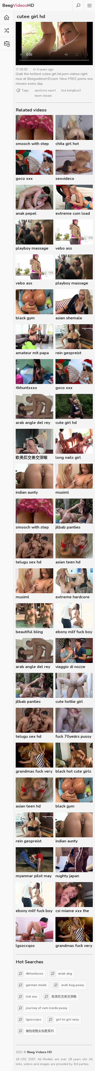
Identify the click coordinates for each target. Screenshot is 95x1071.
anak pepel (26, 213)
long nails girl (68, 457)
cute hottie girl (69, 701)
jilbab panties (67, 527)
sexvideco (64, 178)
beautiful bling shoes (29, 632)
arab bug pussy (72, 985)
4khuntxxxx (26, 387)
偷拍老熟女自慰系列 (40, 1031)
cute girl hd (66, 422)
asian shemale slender (68, 318)
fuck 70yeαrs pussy (73, 736)
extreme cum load (72, 213)
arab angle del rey (33, 422)
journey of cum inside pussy (46, 1008)
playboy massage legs (32, 249)
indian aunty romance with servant (28, 493)
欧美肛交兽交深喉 (32, 457)
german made (36, 985)
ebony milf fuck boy (73, 631)
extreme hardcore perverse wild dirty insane (73, 597)
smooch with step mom (32, 144)
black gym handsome (25, 318)
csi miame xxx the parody (72, 911)
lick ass (31, 996)
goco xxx (24, 178)
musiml (62, 492)
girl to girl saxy (67, 1019)
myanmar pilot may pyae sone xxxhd (33, 876)
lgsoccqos (25, 945)
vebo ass (63, 248)
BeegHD (18, 5)
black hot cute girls (73, 771)
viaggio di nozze (70, 666)
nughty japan (67, 876)
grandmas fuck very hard (34, 772)
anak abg (65, 973)
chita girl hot (67, 143)
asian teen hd (67, 562)
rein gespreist (68, 353)
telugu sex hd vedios (28, 562)
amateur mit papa (32, 353)
